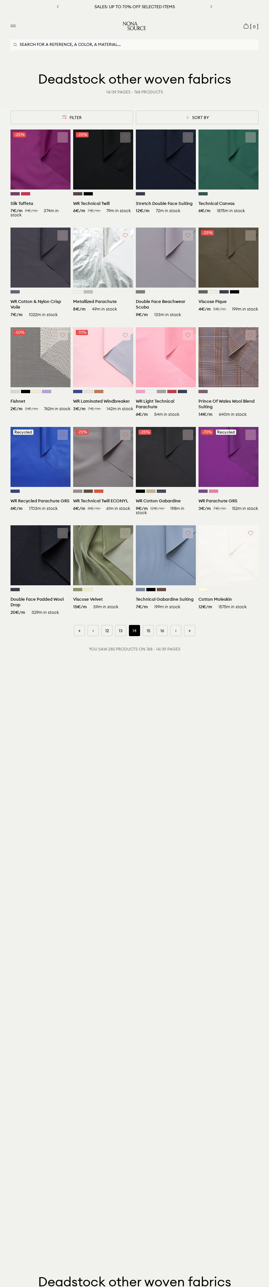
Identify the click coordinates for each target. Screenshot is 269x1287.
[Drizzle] (161, 391)
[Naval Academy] (182, 391)
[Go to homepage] (134, 26)
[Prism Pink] (140, 391)
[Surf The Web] (77, 391)
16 (162, 630)
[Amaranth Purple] (203, 491)
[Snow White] (213, 291)
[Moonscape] (203, 391)
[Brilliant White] (150, 391)
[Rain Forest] (203, 193)
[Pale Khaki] (150, 491)
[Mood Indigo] (161, 491)
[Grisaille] (15, 291)
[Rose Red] (25, 193)
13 (121, 630)
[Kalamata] (203, 291)
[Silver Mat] (77, 291)
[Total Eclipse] (15, 589)
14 (134, 630)
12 (107, 630)
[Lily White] (88, 391)
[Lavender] (46, 391)
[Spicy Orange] (98, 491)
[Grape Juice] (15, 193)
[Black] (88, 193)
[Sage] (77, 589)
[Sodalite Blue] (15, 491)
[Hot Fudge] (77, 193)
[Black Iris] (140, 193)
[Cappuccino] (161, 589)
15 (148, 630)
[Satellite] (77, 491)
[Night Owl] (140, 291)
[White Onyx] (15, 391)
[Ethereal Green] (88, 589)
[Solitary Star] (36, 391)
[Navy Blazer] (224, 291)
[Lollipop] (171, 391)
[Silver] (88, 291)
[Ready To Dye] (203, 589)
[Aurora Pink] (213, 491)
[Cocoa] (88, 491)
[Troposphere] (140, 589)
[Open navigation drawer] (13, 26)
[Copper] (98, 391)
